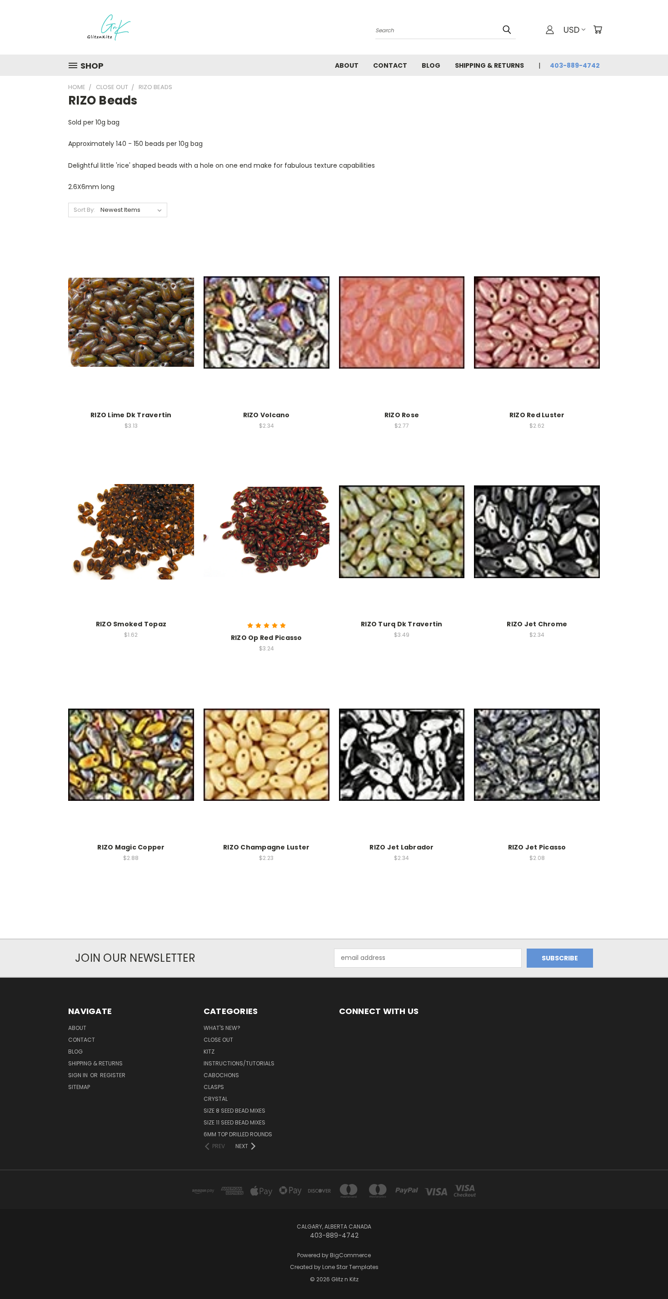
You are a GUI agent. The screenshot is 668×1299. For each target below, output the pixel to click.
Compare (128, 321)
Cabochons (221, 1075)
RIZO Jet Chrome (537, 624)
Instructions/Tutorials (239, 1063)
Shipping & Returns (489, 65)
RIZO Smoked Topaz (131, 624)
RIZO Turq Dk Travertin (402, 624)
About (347, 65)
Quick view (130, 304)
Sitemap (79, 1087)
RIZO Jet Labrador (401, 847)
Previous (644, 1270)
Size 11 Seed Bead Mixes (234, 1122)
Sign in (78, 1075)
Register (112, 1075)
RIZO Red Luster (537, 415)
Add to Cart (131, 338)
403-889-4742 (575, 65)
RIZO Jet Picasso (537, 847)
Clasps (214, 1087)
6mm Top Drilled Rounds (238, 1134)
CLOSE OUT (218, 1040)
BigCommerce (350, 1255)
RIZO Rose (401, 415)
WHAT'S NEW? (222, 1028)
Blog (431, 65)
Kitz (209, 1051)
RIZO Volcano (266, 415)
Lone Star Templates (350, 1267)
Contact (390, 65)
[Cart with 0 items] (597, 29)
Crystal (216, 1099)
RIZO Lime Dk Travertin (131, 415)
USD (571, 29)
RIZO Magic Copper (131, 847)
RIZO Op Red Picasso (266, 637)
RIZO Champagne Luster (266, 847)
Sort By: (84, 209)
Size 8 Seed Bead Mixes (234, 1110)
